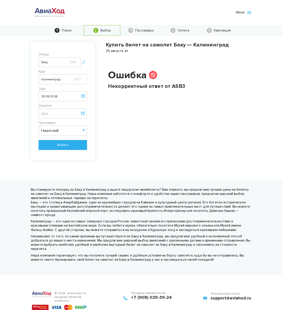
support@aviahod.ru (231, 298)
